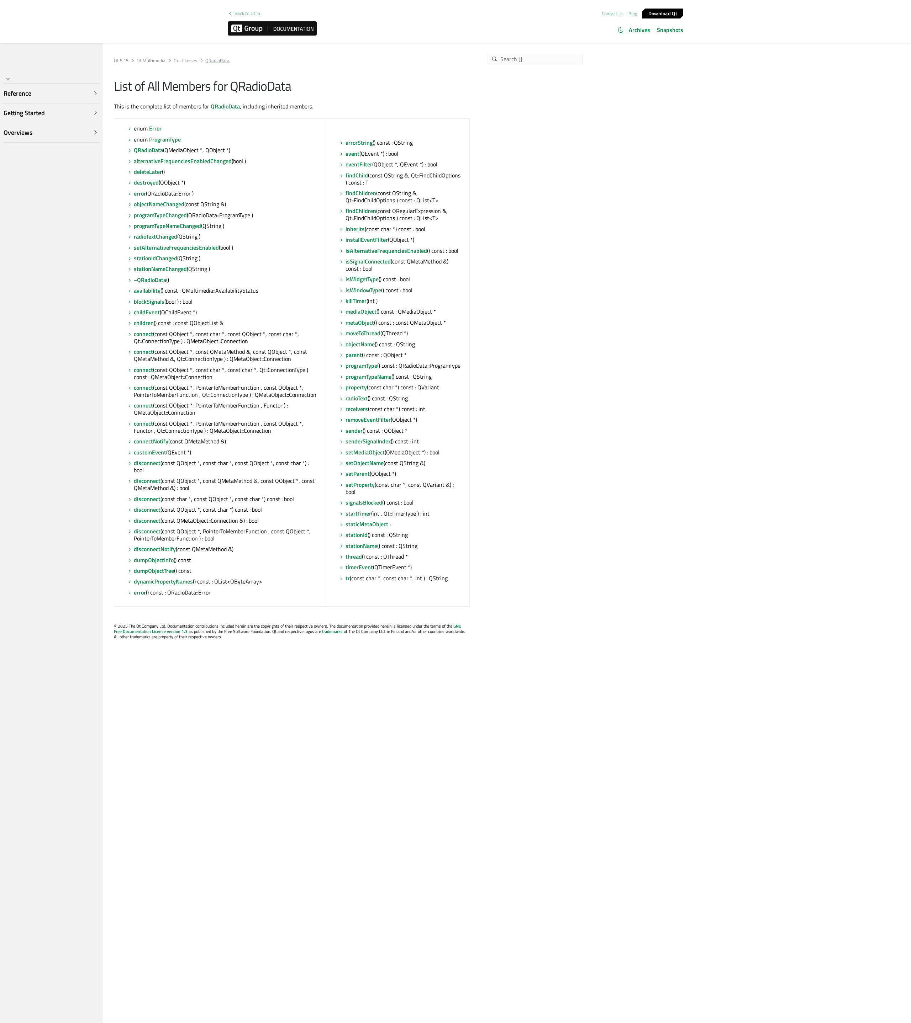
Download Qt (662, 13)
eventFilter (359, 164)
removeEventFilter (368, 419)
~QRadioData (150, 280)
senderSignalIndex (368, 441)
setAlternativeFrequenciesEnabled (176, 247)
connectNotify (151, 441)
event (352, 153)
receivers (357, 409)
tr (348, 578)
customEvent (150, 452)
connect (143, 334)
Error (155, 128)
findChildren (361, 193)
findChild (357, 175)
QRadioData (225, 106)
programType (361, 365)
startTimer (358, 513)
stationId (357, 535)
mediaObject (361, 311)
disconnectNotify (155, 549)
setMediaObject (365, 452)
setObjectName (365, 463)
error (140, 193)
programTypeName (368, 376)
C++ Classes (185, 60)
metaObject (360, 322)
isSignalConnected (368, 261)
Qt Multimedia (151, 60)
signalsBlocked (364, 502)
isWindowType (363, 290)
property (356, 387)
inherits (355, 229)
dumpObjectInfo (154, 560)
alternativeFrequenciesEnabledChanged (183, 161)
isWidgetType (362, 279)
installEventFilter (367, 239)
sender (354, 430)
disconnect (147, 463)
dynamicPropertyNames (163, 581)
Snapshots (670, 30)
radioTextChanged (155, 236)
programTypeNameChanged (167, 226)
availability (147, 290)
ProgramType (165, 139)
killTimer (356, 301)
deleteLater (148, 171)
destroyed (146, 182)
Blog (632, 13)
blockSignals (149, 301)
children (144, 323)
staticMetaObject (367, 524)
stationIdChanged (155, 258)
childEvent (147, 312)
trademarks (332, 631)
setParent (358, 473)
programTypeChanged (160, 215)
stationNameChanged (160, 269)
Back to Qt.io (247, 13)
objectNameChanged (159, 204)
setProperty (360, 484)
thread (354, 556)
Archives (639, 30)
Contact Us (612, 13)
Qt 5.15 (121, 60)
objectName (360, 344)
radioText (357, 398)
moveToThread (363, 333)
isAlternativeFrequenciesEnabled (386, 250)
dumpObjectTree (154, 570)
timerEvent (359, 567)
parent (354, 355)
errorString (359, 142)
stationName (361, 546)
